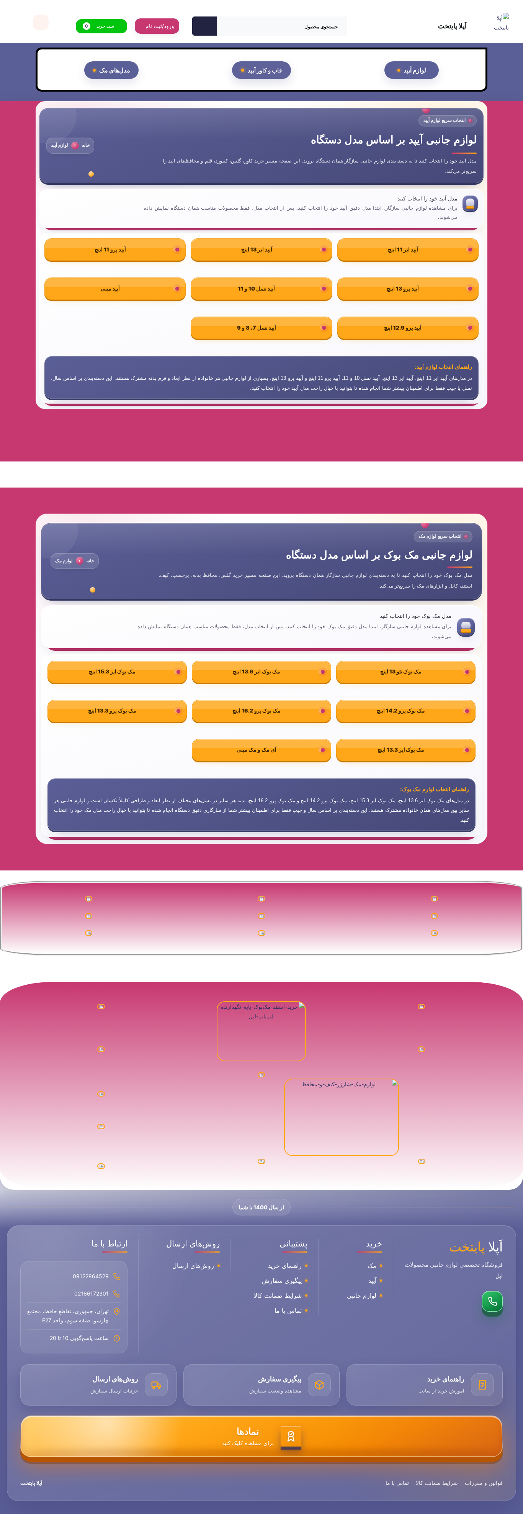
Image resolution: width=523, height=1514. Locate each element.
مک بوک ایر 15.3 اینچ (112, 671)
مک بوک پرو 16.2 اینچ (256, 710)
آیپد (372, 1280)
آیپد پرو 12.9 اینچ (403, 327)
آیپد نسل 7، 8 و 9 (256, 327)
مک (372, 1265)
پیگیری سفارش (282, 1280)
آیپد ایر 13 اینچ (256, 249)
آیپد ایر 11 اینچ (403, 249)
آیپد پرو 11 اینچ (110, 249)
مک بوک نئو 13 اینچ (401, 671)
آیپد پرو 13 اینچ (403, 288)
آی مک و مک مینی (256, 749)
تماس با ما (288, 1310)
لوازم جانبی (361, 1295)
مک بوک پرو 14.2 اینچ (401, 710)
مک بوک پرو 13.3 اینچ (112, 710)
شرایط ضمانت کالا (278, 1295)
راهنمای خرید (285, 1265)
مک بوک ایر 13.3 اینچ (401, 749)
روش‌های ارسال (193, 1265)
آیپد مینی (110, 288)
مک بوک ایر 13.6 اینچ (256, 671)
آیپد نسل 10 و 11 (256, 288)
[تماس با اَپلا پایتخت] (492, 1301)
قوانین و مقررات (484, 1483)
